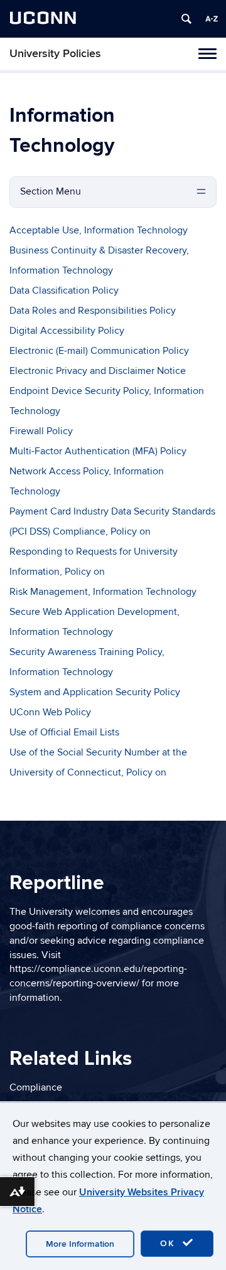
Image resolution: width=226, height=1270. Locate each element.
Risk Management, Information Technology (102, 591)
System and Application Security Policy (94, 692)
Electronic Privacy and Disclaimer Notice (97, 371)
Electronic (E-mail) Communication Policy (99, 350)
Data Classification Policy (64, 290)
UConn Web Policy (50, 712)
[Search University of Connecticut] (186, 19)
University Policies (55, 53)
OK (169, 1243)
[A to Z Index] (212, 19)
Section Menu (50, 191)
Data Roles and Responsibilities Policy (92, 310)
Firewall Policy (41, 431)
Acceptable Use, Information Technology (98, 230)
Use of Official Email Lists (64, 732)
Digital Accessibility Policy (66, 330)
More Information (80, 1244)
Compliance (35, 1087)
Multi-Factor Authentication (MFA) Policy (97, 451)
